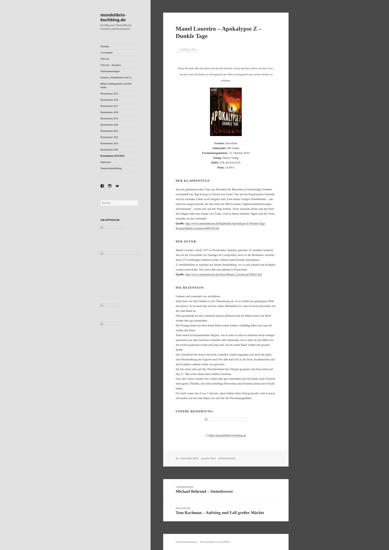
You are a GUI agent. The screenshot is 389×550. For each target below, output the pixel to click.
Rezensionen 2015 (109, 93)
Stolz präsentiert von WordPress (215, 542)
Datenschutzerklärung (110, 168)
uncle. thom (209, 458)
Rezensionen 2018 (109, 112)
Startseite (104, 46)
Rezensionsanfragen (110, 71)
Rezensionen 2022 (109, 137)
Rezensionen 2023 (109, 143)
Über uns (104, 59)
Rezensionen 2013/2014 (112, 156)
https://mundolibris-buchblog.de (227, 435)
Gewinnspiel (106, 52)
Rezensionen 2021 (109, 131)
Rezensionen (228, 458)
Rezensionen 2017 (109, 106)
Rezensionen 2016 (109, 100)
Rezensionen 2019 (109, 118)
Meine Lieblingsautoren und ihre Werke (116, 85)
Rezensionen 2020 (109, 124)
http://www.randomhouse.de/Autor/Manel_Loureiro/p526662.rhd (223, 274)
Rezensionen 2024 (109, 149)
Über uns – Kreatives (110, 65)
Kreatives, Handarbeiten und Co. (116, 77)
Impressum (105, 162)
